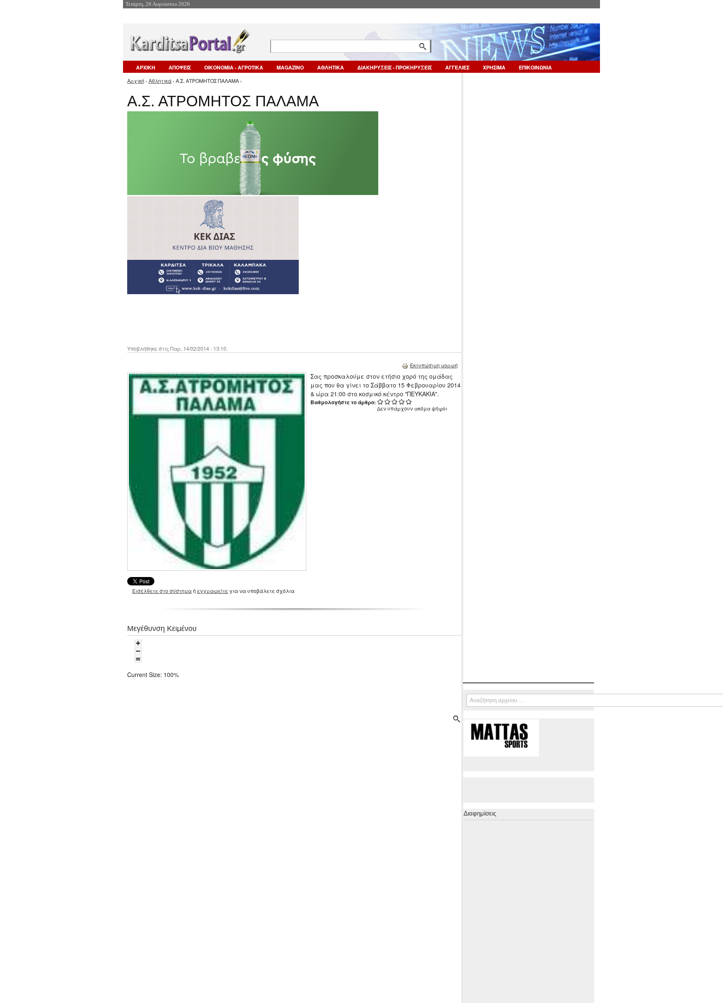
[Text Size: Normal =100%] (138, 659)
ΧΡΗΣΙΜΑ (494, 67)
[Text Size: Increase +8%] (138, 643)
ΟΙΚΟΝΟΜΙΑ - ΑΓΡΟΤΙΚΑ (233, 67)
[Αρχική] (189, 39)
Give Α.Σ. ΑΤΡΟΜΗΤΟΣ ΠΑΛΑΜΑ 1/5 (380, 401)
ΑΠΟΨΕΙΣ (180, 67)
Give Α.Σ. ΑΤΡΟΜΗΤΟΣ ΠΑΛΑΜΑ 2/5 (387, 401)
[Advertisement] (275, 318)
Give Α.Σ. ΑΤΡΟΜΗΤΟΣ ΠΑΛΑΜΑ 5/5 (409, 401)
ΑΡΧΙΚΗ (145, 67)
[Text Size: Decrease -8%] (138, 651)
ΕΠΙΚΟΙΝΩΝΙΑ (535, 67)
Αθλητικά (160, 80)
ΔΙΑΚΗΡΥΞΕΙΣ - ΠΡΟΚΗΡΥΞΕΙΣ (394, 67)
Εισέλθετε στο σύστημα (162, 590)
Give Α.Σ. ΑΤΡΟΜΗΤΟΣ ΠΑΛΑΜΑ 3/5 (394, 401)
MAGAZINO (290, 67)
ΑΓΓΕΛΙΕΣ (457, 67)
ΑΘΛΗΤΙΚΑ (330, 67)
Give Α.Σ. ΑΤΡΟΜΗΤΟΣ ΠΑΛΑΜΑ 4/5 (401, 401)
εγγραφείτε (212, 590)
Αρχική (135, 80)
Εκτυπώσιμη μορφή (434, 365)
